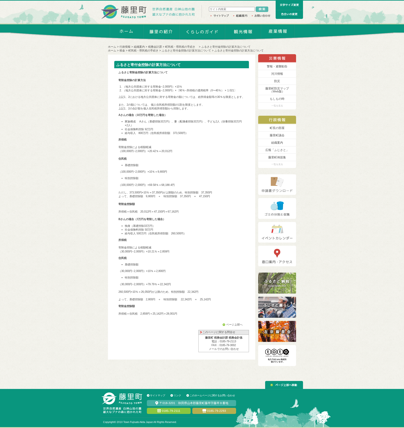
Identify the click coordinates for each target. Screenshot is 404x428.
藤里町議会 (277, 135)
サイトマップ (157, 395)
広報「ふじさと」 (277, 150)
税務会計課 (155, 46)
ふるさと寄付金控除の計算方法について (186, 50)
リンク (177, 395)
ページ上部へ (234, 324)
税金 (122, 50)
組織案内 (139, 46)
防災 (277, 81)
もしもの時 (277, 98)
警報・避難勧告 (277, 66)
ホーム (112, 46)
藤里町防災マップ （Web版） (277, 90)
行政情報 (125, 46)
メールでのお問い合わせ (224, 349)
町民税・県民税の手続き (181, 46)
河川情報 (277, 73)
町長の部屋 (277, 128)
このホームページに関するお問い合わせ (212, 395)
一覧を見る (277, 105)
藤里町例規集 (277, 157)
